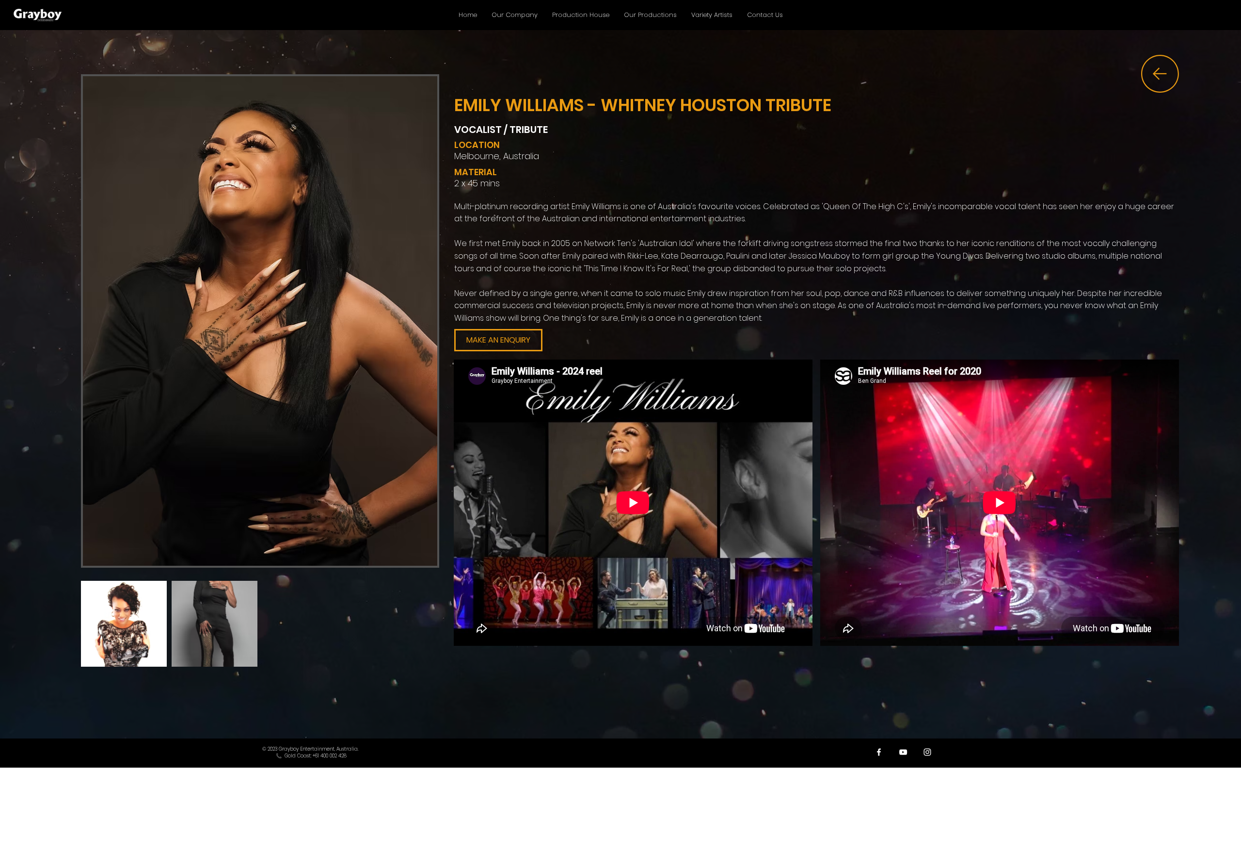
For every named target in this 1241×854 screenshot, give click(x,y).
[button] (498, 340)
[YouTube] (903, 752)
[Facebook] (879, 752)
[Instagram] (927, 752)
